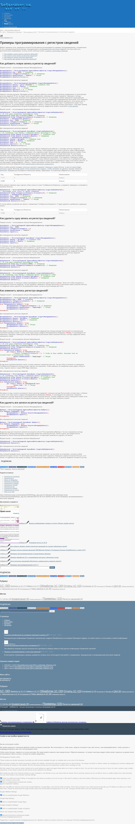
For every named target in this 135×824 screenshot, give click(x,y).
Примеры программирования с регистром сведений (22, 652)
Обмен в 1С (32, 586)
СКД (117, 586)
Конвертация (20, 599)
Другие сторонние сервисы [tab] (9, 784)
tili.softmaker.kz (5, 680)
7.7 (2, 599)
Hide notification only (17, 732)
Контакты (7, 623)
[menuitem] (69, 13)
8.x (8, 599)
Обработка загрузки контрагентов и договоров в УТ (22, 645)
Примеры (7, 469)
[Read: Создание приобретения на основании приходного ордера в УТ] (6, 633)
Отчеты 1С (73, 585)
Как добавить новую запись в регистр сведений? (21, 54)
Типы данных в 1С (6, 38)
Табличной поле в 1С (11, 589)
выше (8, 248)
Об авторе (7, 625)
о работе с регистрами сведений (56, 51)
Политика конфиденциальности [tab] (11, 817)
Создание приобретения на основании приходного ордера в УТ (26, 635)
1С (5, 585)
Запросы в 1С (18, 586)
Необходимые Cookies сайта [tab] (10, 757)
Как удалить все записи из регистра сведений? (20, 59)
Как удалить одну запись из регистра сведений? (20, 56)
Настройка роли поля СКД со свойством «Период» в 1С (37, 665)
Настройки (27, 732)
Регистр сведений (18, 469)
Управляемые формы (58, 589)
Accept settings (5, 732)
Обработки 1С (51, 585)
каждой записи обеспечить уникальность (40, 164)
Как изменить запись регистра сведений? (18, 57)
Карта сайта (8, 622)
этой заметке (73, 106)
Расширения (101, 586)
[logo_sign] (16, 10)
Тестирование (25, 589)
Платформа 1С (89, 586)
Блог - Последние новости (10, 30)
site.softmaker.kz (5, 678)
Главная (7, 620)
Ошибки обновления (35, 599)
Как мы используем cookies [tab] (9, 744)
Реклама (109, 586)
